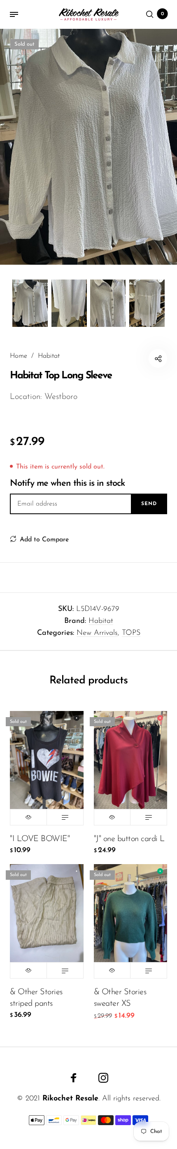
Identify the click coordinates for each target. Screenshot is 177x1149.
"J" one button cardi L (129, 839)
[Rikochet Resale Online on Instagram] (103, 1078)
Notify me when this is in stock (67, 483)
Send (149, 503)
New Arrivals (97, 633)
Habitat (100, 621)
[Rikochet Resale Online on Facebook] (74, 1078)
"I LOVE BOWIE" (40, 839)
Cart (162, 14)
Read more (65, 817)
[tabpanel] (88, 147)
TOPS (131, 633)
